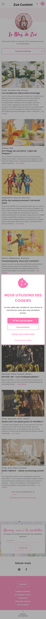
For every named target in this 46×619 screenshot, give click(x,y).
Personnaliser (22, 327)
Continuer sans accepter (23, 340)
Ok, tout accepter (23, 320)
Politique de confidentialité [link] (22, 334)
